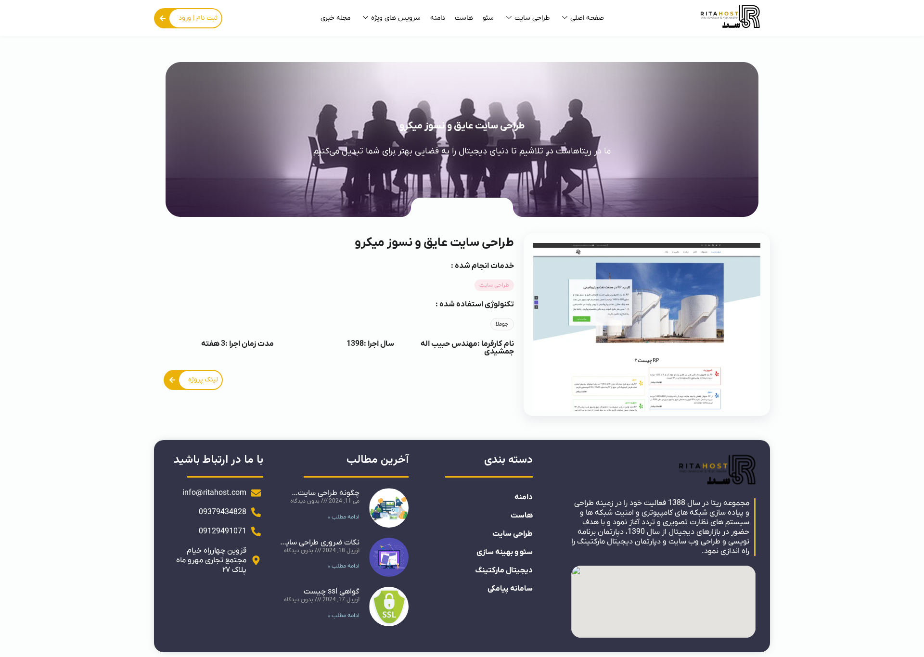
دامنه (437, 18)
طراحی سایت (532, 18)
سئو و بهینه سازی (504, 552)
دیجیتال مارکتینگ (504, 570)
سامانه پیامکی (510, 589)
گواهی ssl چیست (331, 591)
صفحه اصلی (587, 18)
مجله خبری (335, 18)
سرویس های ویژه (396, 18)
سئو (488, 18)
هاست (464, 18)
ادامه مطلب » (343, 517)
